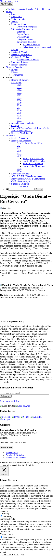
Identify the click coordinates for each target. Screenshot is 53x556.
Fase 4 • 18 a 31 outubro (34, 166)
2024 (19, 90)
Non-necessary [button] (6, 534)
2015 (19, 113)
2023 (19, 92)
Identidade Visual (19, 52)
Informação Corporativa (22, 29)
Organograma (23, 37)
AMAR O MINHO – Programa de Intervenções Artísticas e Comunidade (28, 177)
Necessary (8, 516)
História (14, 70)
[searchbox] (21, 189)
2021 (19, 97)
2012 (19, 120)
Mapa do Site (12, 452)
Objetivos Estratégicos (27, 26)
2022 (19, 95)
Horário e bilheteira (20, 80)
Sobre (14, 14)
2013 (19, 118)
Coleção (15, 125)
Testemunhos (17, 75)
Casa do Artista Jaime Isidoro (30, 143)
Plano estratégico (18, 24)
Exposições (16, 82)
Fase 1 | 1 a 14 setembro (33, 158)
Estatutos (21, 32)
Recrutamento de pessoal (28, 59)
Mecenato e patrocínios (21, 54)
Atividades (10, 135)
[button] (7, 189)
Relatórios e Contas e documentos (38, 47)
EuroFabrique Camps (20, 173)
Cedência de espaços (20, 181)
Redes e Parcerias (19, 64)
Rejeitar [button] (31, 465)
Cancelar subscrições (9, 401)
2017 (19, 108)
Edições (14, 72)
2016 (19, 110)
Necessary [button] (4, 513)
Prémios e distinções (20, 62)
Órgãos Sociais (23, 34)
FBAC (9, 11)
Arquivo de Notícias (15, 455)
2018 (19, 105)
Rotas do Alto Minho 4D (22, 133)
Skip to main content (9, 1)
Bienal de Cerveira (14, 67)
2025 (19, 87)
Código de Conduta (25, 39)
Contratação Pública (20, 57)
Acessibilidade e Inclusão (22, 123)
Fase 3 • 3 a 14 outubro (33, 163)
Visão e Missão (18, 19)
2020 (19, 100)
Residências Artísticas (21, 141)
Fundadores (16, 16)
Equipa (14, 49)
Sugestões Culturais (20, 184)
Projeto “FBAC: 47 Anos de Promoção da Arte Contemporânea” (30, 129)
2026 (19, 85)
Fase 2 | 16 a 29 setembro (34, 161)
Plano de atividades (31, 44)
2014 (19, 115)
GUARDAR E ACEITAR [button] (12, 554)
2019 (19, 103)
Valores (14, 21)
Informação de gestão (26, 42)
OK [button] (25, 465)
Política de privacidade (16, 457)
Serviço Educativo (19, 138)
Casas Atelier (23, 186)
